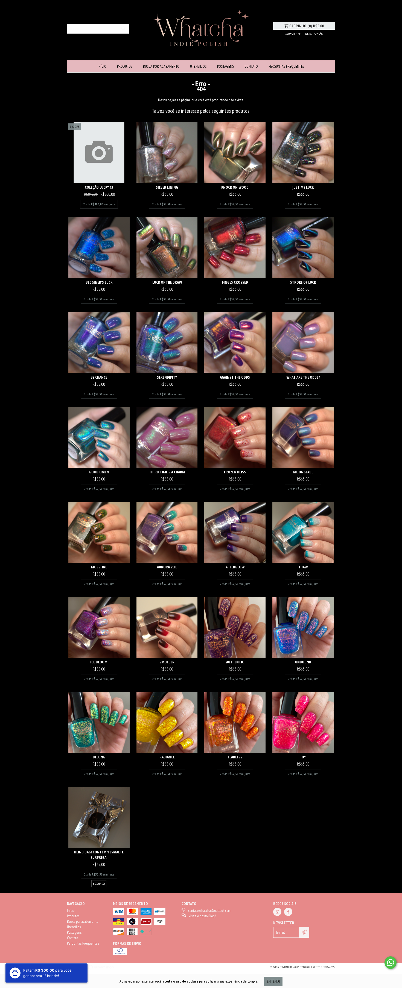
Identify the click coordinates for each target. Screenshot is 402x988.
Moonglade (303, 471)
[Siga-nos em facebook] (288, 912)
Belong (99, 756)
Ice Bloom (98, 661)
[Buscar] (123, 29)
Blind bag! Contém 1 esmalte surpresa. (99, 854)
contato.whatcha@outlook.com (209, 910)
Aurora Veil (167, 566)
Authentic (235, 661)
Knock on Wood (235, 187)
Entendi (273, 981)
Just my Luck (303, 187)
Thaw (303, 566)
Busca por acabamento (161, 66)
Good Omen (99, 471)
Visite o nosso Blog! (202, 915)
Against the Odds (235, 377)
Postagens (225, 66)
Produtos (124, 66)
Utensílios (198, 66)
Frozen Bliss (235, 471)
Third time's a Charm (167, 471)
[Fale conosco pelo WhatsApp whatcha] (390, 962)
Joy (303, 756)
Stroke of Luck (303, 282)
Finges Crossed (235, 282)
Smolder (166, 661)
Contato (251, 66)
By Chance (99, 377)
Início (102, 66)
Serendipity (167, 377)
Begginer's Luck (99, 282)
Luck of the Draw (167, 282)
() (306, 25)
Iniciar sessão (313, 34)
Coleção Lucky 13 (99, 187)
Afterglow (235, 566)
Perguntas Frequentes (286, 66)
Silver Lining (167, 187)
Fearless (235, 756)
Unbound (303, 661)
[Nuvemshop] (91, 969)
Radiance (167, 756)
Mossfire (99, 566)
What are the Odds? (303, 377)
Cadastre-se (293, 34)
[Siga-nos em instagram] (277, 912)
